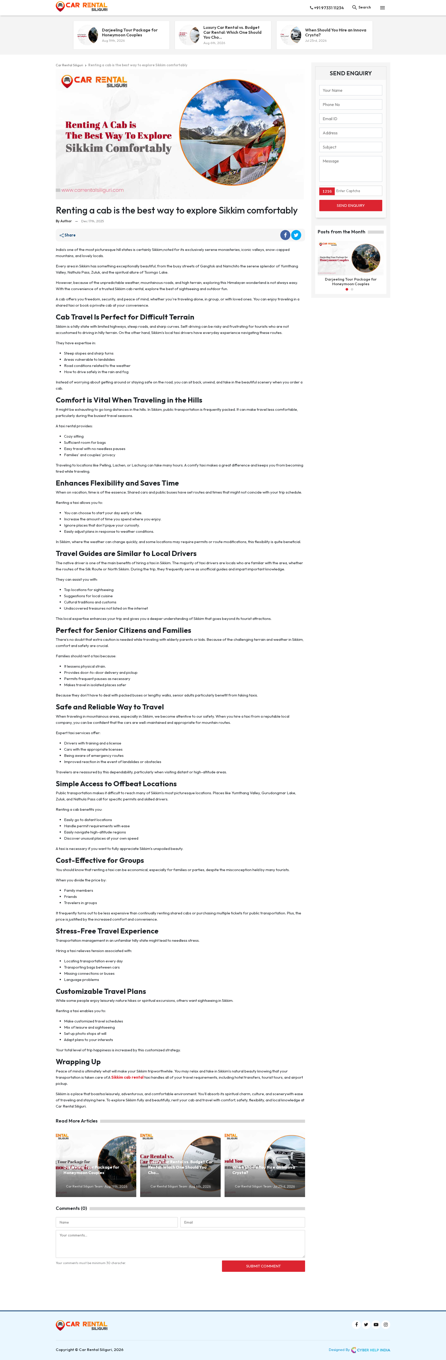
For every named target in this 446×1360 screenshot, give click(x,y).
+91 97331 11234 (328, 7)
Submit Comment (263, 1266)
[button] (347, 289)
